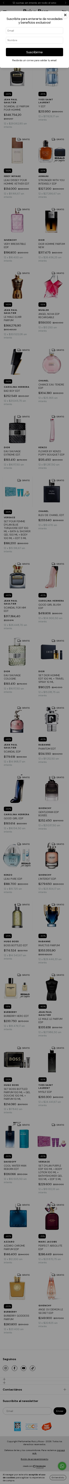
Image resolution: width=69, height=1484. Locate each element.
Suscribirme (34, 52)
